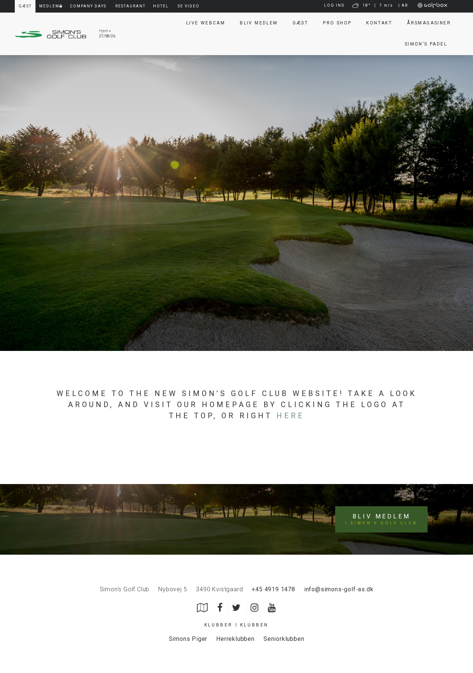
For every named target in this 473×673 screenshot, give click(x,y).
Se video (189, 6)
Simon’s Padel (426, 44)
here (290, 415)
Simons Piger (188, 638)
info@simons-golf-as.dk (339, 589)
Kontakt (379, 23)
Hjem (103, 31)
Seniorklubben (283, 638)
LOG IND (334, 5)
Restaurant (130, 6)
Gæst (301, 23)
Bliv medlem (381, 519)
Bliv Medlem (259, 23)
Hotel (161, 6)
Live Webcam (205, 23)
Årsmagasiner (429, 23)
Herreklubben (235, 638)
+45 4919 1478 (273, 589)
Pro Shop (337, 23)
